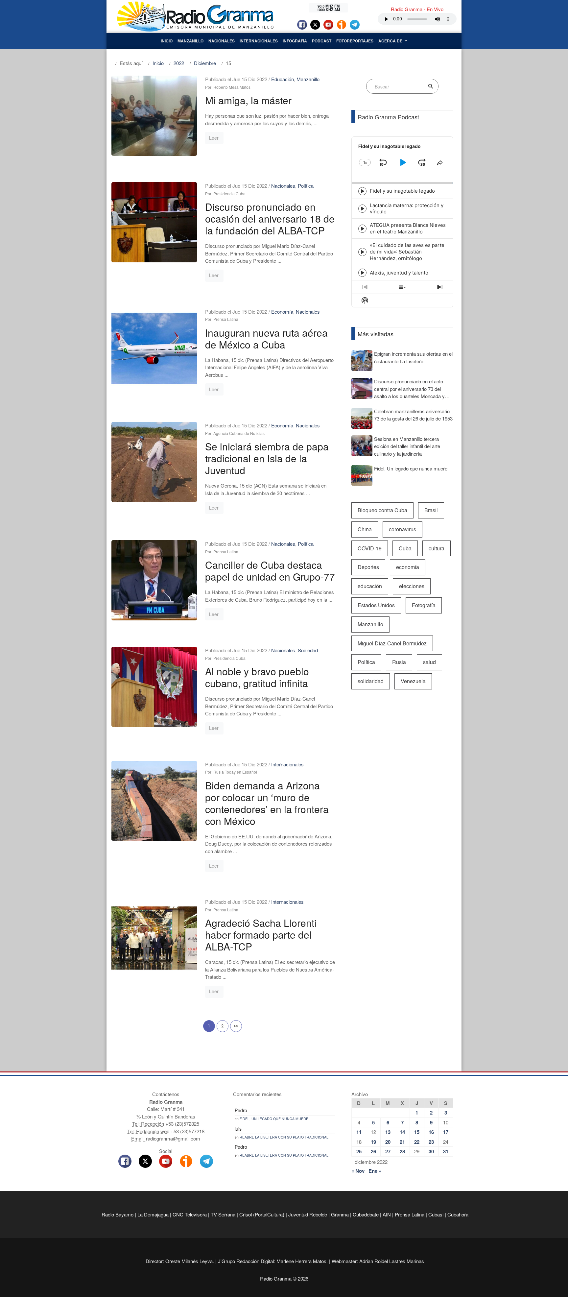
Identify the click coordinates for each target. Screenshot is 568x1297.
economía (407, 567)
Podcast (321, 41)
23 (431, 1141)
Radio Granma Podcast (388, 116)
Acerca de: (391, 41)
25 (359, 1151)
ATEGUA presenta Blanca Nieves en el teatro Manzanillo (408, 228)
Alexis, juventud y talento (399, 273)
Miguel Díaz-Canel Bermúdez (392, 643)
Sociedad (308, 650)
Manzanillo (190, 41)
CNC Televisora (190, 1214)
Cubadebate (366, 1214)
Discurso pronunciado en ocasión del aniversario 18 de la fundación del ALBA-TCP (270, 218)
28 (402, 1151)
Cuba (405, 548)
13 (387, 1132)
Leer (214, 137)
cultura (436, 548)
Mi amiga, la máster (248, 100)
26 (373, 1151)
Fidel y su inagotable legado (402, 191)
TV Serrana (223, 1214)
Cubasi (435, 1214)
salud (429, 662)
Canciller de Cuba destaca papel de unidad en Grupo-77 (270, 571)
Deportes (368, 567)
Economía (282, 311)
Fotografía (424, 605)
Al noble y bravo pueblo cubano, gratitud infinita (257, 677)
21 (402, 1141)
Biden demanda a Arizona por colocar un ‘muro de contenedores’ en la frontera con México (267, 803)
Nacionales (221, 41)
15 (416, 1132)
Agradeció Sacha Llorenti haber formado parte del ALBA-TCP (261, 934)
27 (387, 1151)
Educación (282, 79)
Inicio (167, 41)
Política (306, 185)
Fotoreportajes (354, 41)
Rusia (399, 662)
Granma (340, 1214)
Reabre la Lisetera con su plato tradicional (284, 1137)
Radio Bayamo (117, 1214)
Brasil (431, 510)
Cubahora (457, 1214)
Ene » (374, 1170)
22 (416, 1141)
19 (373, 1141)
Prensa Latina (409, 1214)
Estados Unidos (376, 605)
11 (359, 1132)
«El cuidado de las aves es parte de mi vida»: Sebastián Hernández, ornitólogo (407, 251)
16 (431, 1132)
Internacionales (259, 41)
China (365, 529)
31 (445, 1151)
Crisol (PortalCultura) (261, 1214)
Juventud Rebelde (307, 1214)
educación (370, 586)
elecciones (411, 586)
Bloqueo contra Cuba (382, 510)
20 (387, 1141)
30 (431, 1151)
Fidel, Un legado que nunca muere (274, 1118)
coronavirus (402, 529)
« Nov (358, 1170)
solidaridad (371, 681)
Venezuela (413, 681)
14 (402, 1132)
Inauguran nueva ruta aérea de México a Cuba (266, 338)
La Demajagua (153, 1214)
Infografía (295, 41)
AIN (387, 1214)
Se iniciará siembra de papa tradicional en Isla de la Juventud (267, 458)
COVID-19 (370, 548)
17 (445, 1132)
